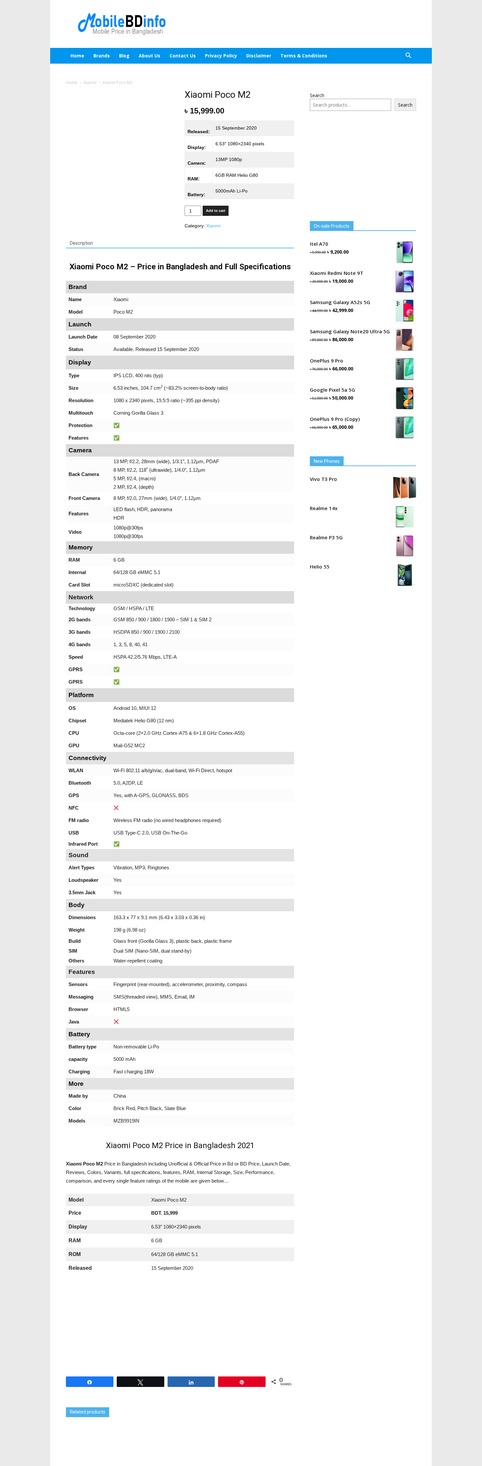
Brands (101, 55)
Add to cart (215, 211)
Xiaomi (90, 82)
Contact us (188, 55)
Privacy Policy (227, 55)
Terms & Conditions (309, 55)
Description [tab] (81, 243)
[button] (408, 56)
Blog (130, 55)
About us (155, 55)
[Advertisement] (296, 24)
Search (317, 95)
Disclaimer (264, 55)
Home (77, 55)
